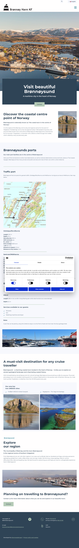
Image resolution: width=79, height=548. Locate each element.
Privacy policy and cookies (31, 537)
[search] (61, 1)
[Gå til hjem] (17, 7)
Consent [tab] (16, 262)
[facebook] (29, 519)
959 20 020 (60, 520)
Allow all (62, 289)
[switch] (31, 283)
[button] (39, 104)
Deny (17, 289)
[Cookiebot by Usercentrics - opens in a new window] (66, 258)
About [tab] (62, 262)
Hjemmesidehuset (17, 537)
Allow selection (39, 289)
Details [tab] (39, 262)
